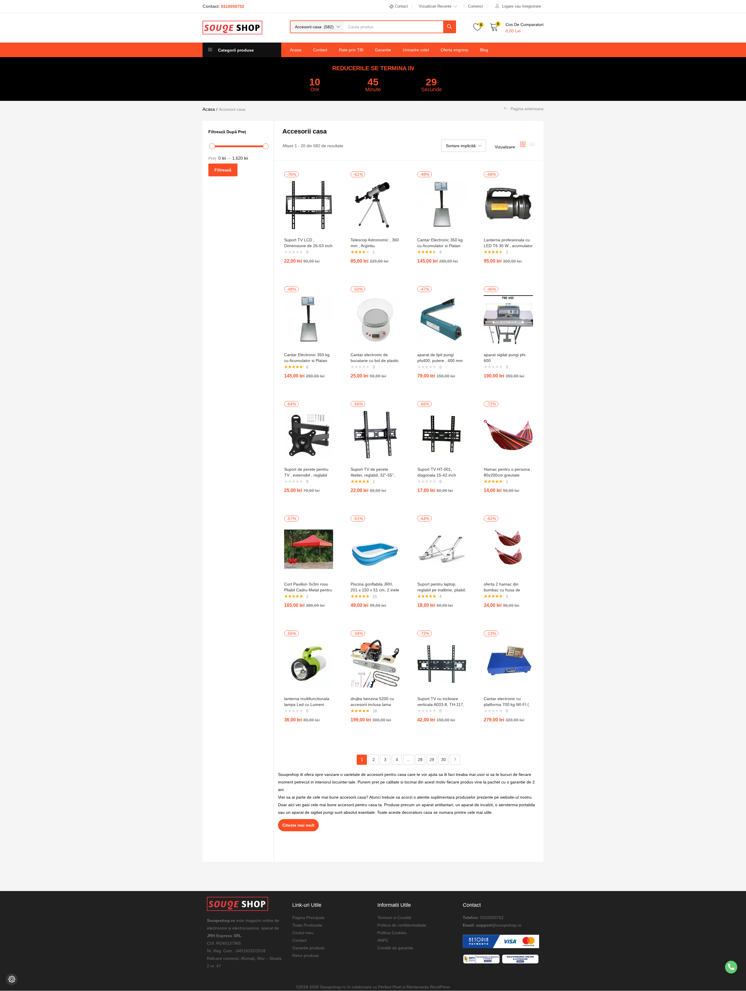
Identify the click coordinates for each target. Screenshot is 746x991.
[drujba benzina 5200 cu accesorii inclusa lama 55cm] (375, 663)
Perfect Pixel (389, 987)
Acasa (295, 50)
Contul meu (303, 932)
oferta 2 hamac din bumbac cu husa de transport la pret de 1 (503, 590)
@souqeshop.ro (506, 925)
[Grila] (522, 147)
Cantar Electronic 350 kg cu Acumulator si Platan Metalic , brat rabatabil (440, 246)
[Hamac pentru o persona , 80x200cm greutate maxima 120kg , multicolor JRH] (508, 434)
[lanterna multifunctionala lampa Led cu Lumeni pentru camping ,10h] (308, 663)
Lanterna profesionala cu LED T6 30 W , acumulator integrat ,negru (508, 246)
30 (443, 759)
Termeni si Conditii (394, 917)
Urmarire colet (416, 50)
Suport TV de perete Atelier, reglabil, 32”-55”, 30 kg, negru (373, 475)
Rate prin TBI (351, 50)
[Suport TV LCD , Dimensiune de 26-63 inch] (308, 204)
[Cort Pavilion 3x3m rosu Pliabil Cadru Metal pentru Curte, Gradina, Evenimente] (308, 549)
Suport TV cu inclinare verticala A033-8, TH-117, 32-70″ (440, 704)
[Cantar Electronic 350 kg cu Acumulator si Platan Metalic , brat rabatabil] (442, 204)
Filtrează (222, 170)
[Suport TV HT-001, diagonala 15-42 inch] (442, 434)
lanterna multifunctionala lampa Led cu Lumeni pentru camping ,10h (306, 704)
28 (420, 759)
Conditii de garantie (395, 948)
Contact (320, 50)
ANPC (382, 940)
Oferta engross (454, 50)
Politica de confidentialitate (401, 925)
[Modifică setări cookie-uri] (11, 979)
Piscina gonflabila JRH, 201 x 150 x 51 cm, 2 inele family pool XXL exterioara (375, 590)
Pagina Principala (308, 917)
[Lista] (532, 147)
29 (432, 759)
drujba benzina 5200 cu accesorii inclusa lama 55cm (372, 704)
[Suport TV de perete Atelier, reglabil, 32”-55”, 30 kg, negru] (375, 434)
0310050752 (492, 917)
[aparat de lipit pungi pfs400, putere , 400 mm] (442, 319)
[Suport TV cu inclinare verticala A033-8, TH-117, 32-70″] (442, 663)
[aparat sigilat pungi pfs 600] (508, 319)
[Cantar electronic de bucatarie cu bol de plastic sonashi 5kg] (375, 319)
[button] (317, 27)
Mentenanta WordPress (428, 987)
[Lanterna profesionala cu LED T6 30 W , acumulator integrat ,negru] (508, 204)
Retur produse (305, 955)
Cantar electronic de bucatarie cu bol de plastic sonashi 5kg (375, 360)
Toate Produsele (307, 925)
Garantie (383, 50)
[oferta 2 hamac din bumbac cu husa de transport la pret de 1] (508, 549)
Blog (484, 50)
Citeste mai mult (298, 825)
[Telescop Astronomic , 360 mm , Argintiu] (375, 204)
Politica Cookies (392, 932)
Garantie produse (308, 948)
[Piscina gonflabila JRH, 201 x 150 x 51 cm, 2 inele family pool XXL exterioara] (375, 549)
